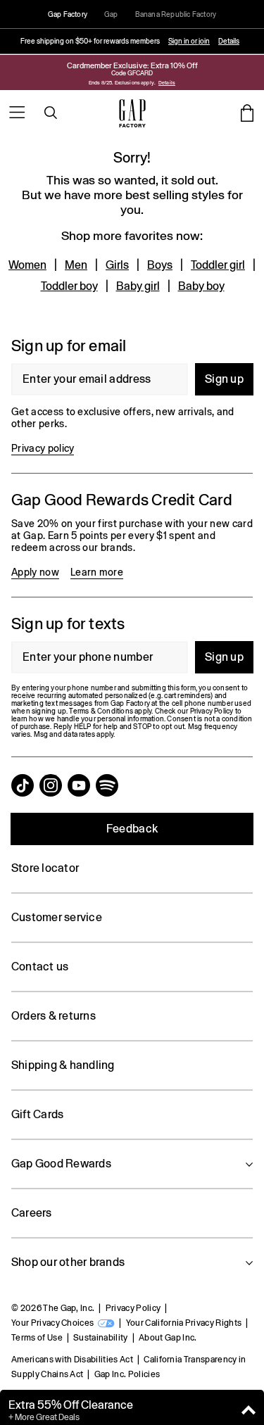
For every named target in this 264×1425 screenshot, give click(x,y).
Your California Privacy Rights (184, 1323)
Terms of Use (37, 1338)
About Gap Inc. (167, 1338)
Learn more (96, 572)
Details (228, 41)
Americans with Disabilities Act (72, 1359)
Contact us (39, 966)
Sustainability (100, 1338)
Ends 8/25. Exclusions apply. (122, 83)
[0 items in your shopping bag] (247, 112)
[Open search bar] (50, 112)
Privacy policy (42, 448)
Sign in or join (189, 41)
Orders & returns (53, 1015)
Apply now (35, 572)
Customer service (56, 917)
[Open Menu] (17, 112)
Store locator (45, 868)
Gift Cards (37, 1114)
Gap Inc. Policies (127, 1374)
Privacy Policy (133, 1308)
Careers (31, 1213)
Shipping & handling (63, 1065)
